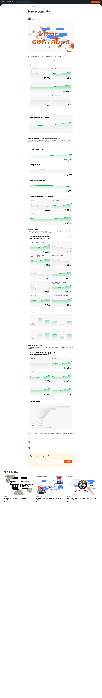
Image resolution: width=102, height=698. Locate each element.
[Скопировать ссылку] (73, 442)
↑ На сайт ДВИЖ (85, 1)
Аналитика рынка (42, 6)
